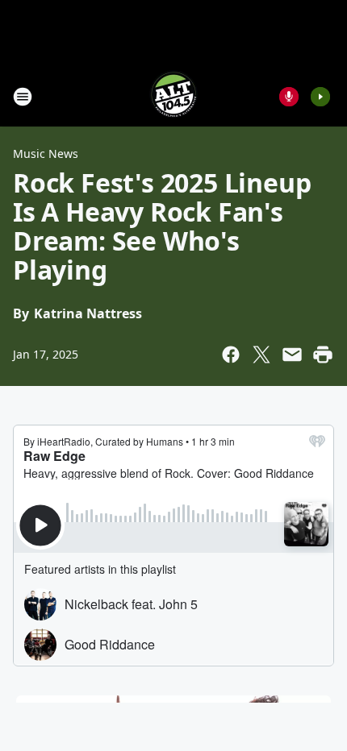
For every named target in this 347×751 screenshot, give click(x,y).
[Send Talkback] (289, 96)
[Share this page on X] (261, 354)
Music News (45, 153)
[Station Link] (173, 96)
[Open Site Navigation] (22, 96)
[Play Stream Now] (320, 96)
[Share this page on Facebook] (230, 354)
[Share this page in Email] (292, 354)
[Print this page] (322, 354)
